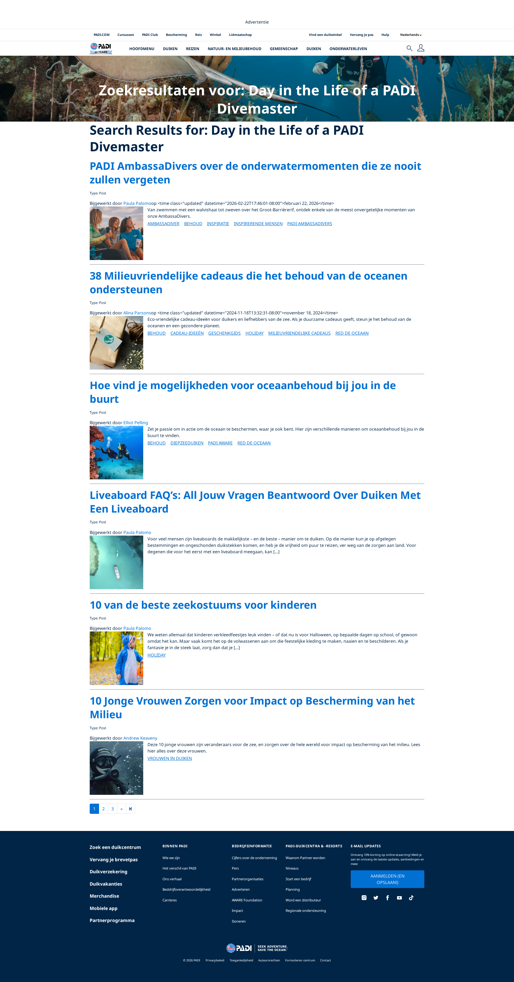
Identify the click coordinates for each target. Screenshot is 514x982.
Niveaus (292, 868)
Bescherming (176, 34)
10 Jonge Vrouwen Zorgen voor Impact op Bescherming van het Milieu (252, 707)
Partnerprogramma (112, 920)
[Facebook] (387, 898)
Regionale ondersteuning (306, 910)
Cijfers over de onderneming (254, 857)
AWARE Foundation (247, 900)
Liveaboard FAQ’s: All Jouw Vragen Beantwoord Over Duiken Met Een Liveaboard (255, 502)
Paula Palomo (137, 203)
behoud (193, 224)
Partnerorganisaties (247, 878)
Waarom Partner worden (305, 857)
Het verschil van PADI (179, 868)
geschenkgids (224, 333)
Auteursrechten (269, 960)
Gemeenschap (284, 48)
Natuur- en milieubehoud (234, 48)
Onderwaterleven (348, 48)
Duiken (170, 48)
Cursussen (126, 34)
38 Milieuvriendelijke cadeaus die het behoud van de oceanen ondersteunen (248, 282)
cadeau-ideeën (187, 333)
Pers (235, 868)
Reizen (192, 48)
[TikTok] (411, 898)
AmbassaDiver (163, 224)
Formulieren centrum (300, 960)
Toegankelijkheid (242, 960)
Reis (198, 34)
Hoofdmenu (141, 48)
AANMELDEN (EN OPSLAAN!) (388, 879)
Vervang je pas (361, 34)
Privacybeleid (215, 960)
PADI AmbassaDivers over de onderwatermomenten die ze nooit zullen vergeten (255, 172)
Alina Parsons (137, 313)
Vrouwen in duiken (170, 758)
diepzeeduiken (187, 443)
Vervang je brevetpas (114, 859)
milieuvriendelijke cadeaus (299, 333)
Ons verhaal (172, 878)
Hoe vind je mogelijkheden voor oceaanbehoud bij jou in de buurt (243, 392)
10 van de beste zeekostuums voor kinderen (203, 604)
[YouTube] (399, 898)
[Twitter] (376, 898)
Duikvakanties (106, 884)
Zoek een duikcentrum (115, 847)
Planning (293, 889)
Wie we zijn (171, 857)
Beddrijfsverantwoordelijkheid (186, 889)
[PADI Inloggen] (420, 48)
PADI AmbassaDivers (309, 224)
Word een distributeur (303, 900)
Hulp (385, 34)
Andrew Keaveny (140, 738)
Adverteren (241, 889)
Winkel (215, 34)
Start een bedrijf (298, 878)
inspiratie (218, 224)
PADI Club (150, 34)
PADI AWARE (220, 443)
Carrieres (169, 900)
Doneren (239, 921)
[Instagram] (364, 898)
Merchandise (104, 896)
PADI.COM (101, 34)
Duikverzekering (108, 871)
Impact (237, 910)
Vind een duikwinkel (325, 34)
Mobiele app (104, 908)
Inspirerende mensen (258, 224)
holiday (254, 333)
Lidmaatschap (240, 34)
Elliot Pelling (135, 423)
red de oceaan (352, 333)
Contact (325, 960)
